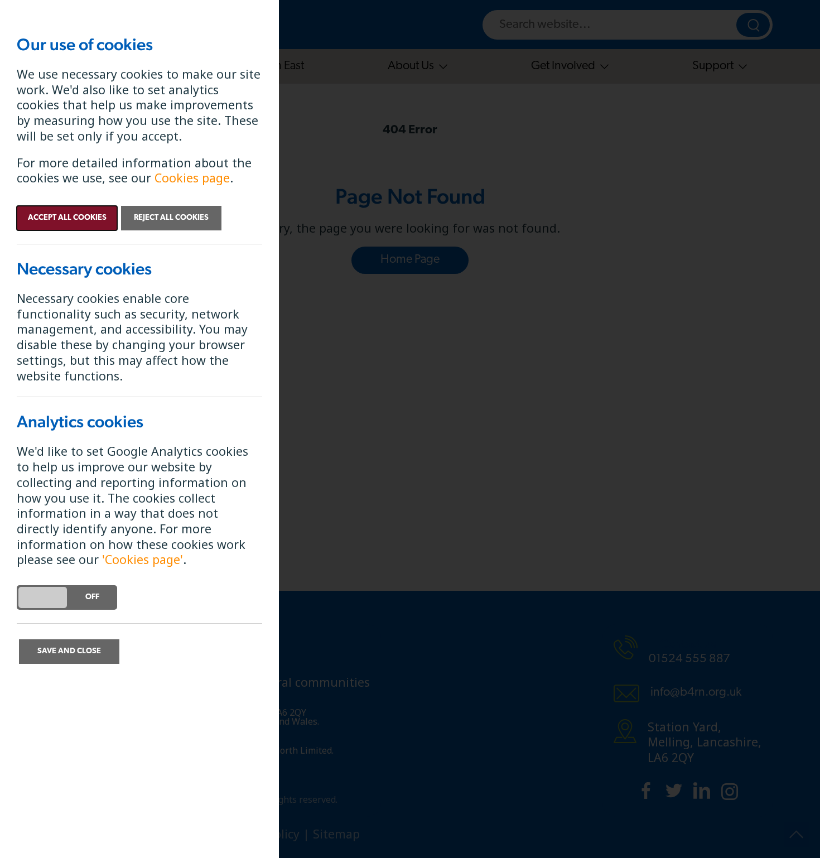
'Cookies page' (142, 559)
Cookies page (192, 178)
